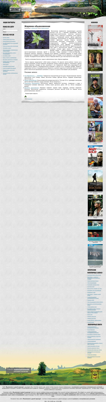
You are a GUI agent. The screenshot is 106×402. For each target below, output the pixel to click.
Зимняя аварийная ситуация (93, 346)
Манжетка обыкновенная (31, 87)
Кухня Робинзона (91, 329)
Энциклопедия (78, 9)
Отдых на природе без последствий (10, 46)
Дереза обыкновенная (30, 80)
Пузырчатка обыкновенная (32, 83)
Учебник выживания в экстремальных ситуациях (93, 332)
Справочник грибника (91, 354)
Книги (61, 9)
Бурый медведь (90, 322)
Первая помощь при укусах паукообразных (9, 62)
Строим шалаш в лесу (92, 306)
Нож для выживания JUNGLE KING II (95, 302)
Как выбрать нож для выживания (94, 290)
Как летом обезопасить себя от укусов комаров (9, 53)
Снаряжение (42, 9)
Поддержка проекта (74, 3)
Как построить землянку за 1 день (94, 288)
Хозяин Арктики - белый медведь (94, 320)
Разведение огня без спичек (93, 284)
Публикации (50, 9)
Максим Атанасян (45, 28)
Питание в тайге (90, 300)
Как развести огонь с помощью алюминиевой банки (93, 309)
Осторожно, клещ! (7, 55)
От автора (60, 3)
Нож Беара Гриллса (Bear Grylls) (94, 275)
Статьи (36, 9)
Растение (30, 98)
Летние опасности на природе (9, 41)
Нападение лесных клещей (8, 66)
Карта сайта (49, 3)
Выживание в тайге (91, 292)
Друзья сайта (66, 3)
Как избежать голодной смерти (93, 334)
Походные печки (90, 286)
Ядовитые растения (91, 318)
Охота (91, 9)
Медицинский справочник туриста (94, 349)
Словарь (86, 3)
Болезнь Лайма (6, 37)
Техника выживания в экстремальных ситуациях (93, 298)
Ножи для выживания (91, 282)
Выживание (33, 3)
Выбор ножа (89, 314)
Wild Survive (95, 3)
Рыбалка (86, 9)
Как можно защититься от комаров (10, 59)
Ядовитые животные (91, 316)
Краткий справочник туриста (93, 347)
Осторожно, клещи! (7, 48)
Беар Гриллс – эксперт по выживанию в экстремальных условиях (93, 278)
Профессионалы (69, 9)
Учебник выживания (91, 341)
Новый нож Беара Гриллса (92, 280)
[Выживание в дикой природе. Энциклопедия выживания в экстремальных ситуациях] (21, 11)
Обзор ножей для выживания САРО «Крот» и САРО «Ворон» (94, 312)
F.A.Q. (90, 3)
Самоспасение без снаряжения (94, 339)
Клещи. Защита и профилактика (9, 57)
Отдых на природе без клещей (9, 68)
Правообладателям (41, 3)
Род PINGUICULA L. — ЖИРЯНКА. (33, 75)
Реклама (81, 3)
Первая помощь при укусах (9, 39)
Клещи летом (5, 64)
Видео (57, 9)
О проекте (55, 3)
